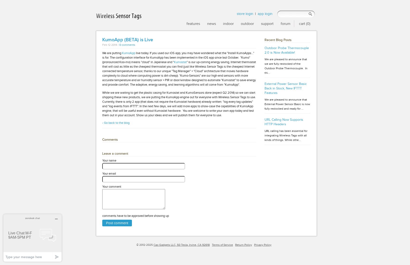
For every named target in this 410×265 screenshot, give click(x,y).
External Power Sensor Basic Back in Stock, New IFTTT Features (286, 88)
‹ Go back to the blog (116, 123)
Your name (109, 160)
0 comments (127, 44)
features (193, 24)
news (211, 24)
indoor (228, 24)
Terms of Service (222, 244)
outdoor (247, 24)
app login (265, 14)
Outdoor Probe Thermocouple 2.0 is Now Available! (287, 50)
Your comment (111, 186)
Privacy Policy (262, 244)
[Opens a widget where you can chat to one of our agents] (32, 237)
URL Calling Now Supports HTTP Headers (284, 122)
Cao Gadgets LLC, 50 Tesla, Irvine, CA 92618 (182, 244)
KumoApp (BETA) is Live (127, 40)
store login (245, 14)
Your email (109, 173)
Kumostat (180, 62)
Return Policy (243, 244)
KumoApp (128, 53)
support (267, 24)
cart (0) (304, 24)
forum (285, 24)
